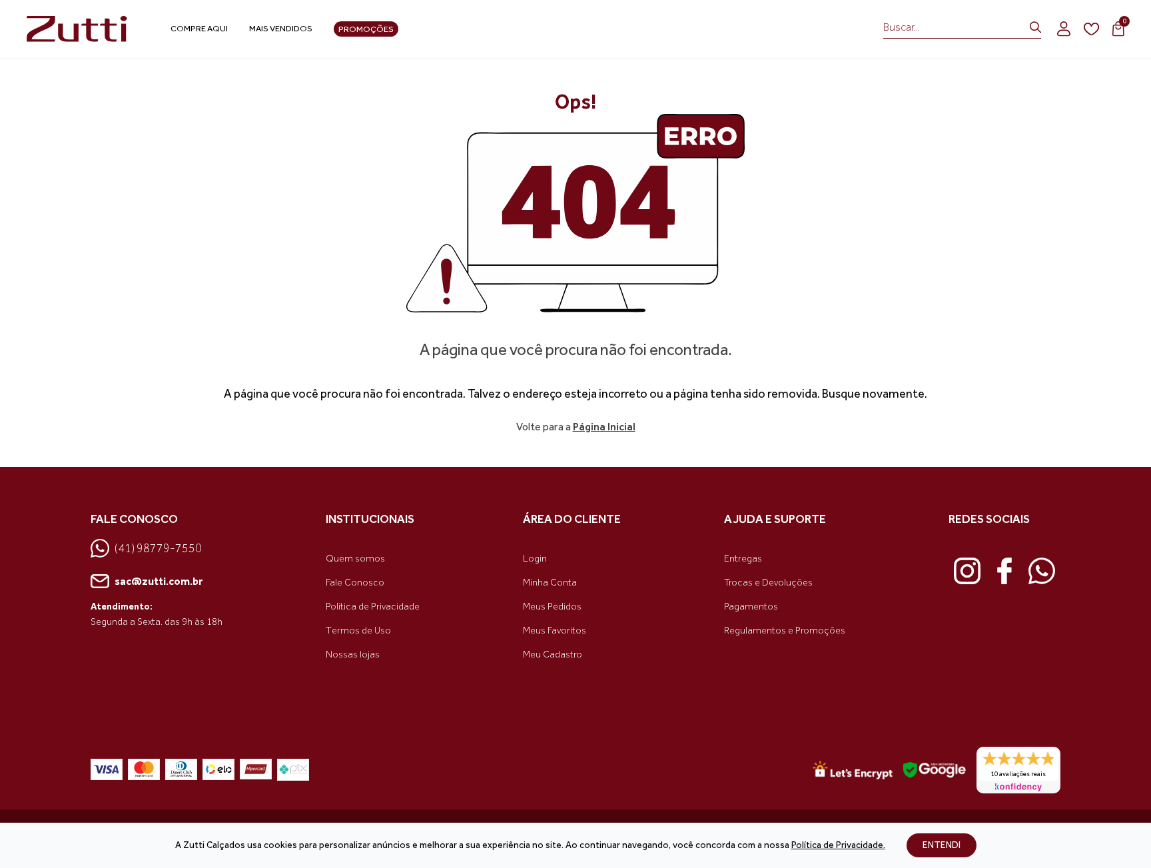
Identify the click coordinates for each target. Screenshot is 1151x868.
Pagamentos (751, 606)
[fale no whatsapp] (1041, 571)
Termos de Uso (358, 630)
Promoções (366, 29)
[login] (1063, 28)
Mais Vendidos (280, 28)
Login (535, 558)
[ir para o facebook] (1004, 571)
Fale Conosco (355, 582)
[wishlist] (1091, 29)
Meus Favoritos (554, 630)
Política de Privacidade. (838, 845)
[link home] (80, 29)
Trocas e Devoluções (768, 582)
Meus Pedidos (552, 606)
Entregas (743, 558)
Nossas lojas (353, 654)
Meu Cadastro (552, 654)
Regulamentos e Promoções (784, 630)
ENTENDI (941, 845)
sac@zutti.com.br (158, 581)
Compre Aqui (199, 28)
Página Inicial (604, 426)
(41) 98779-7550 (158, 548)
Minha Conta (550, 582)
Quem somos (355, 558)
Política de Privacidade (373, 606)
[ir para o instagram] (967, 571)
